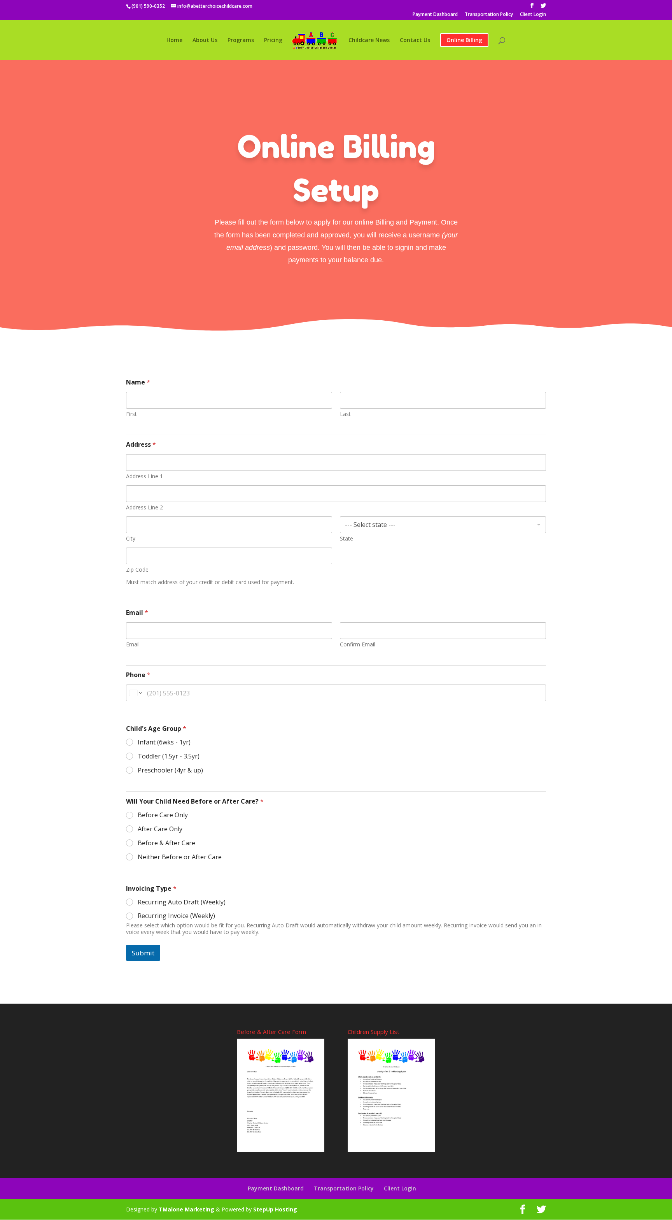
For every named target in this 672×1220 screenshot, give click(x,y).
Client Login (533, 15)
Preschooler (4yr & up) (170, 770)
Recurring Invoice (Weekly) (176, 916)
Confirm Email (357, 644)
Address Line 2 (144, 507)
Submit (143, 952)
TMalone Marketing (186, 1209)
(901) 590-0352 (148, 6)
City (130, 538)
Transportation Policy (489, 15)
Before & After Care (166, 843)
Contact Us (415, 40)
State (346, 538)
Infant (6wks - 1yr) (164, 742)
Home (174, 40)
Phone (138, 675)
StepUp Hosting (275, 1209)
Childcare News (369, 40)
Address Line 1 (144, 476)
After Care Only (160, 829)
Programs (241, 40)
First (131, 414)
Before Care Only (163, 815)
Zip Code (137, 569)
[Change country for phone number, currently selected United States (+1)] (135, 693)
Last (345, 414)
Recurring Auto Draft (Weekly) (182, 902)
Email (133, 644)
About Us (204, 40)
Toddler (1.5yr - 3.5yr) (169, 756)
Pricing (273, 40)
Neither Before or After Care (180, 857)
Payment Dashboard (435, 15)
